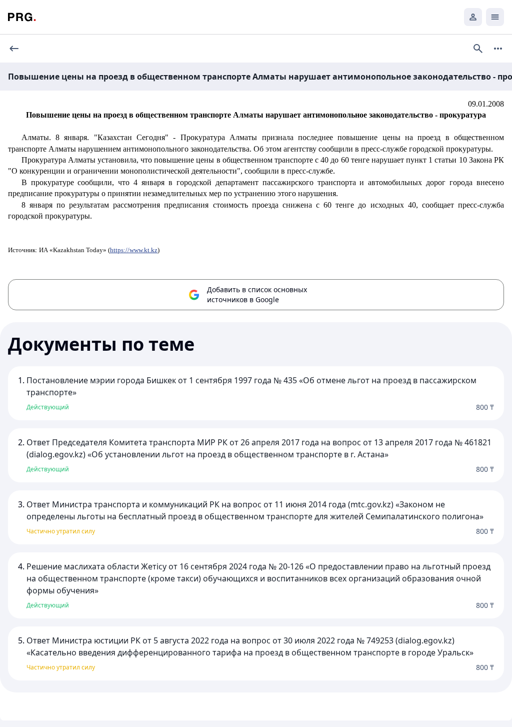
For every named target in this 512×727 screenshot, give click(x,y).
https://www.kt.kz (134, 250)
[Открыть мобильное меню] (495, 17)
